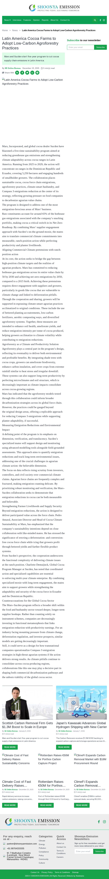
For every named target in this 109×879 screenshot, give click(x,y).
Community (43, 859)
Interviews (17, 20)
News (6, 20)
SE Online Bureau (13, 68)
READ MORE (10, 747)
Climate (42, 841)
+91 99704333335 (15, 849)
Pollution (42, 848)
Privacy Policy (47, 872)
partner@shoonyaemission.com (22, 844)
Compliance (44, 852)
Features (27, 20)
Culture (42, 863)
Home (5, 30)
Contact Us (65, 20)
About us (60, 843)
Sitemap (75, 872)
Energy (42, 844)
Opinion (36, 20)
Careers (60, 857)
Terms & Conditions (62, 872)
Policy (41, 855)
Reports (45, 20)
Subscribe (100, 47)
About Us (54, 20)
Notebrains (80, 876)
